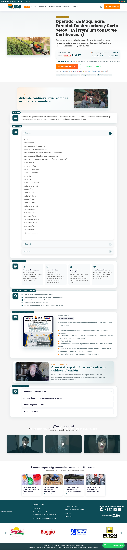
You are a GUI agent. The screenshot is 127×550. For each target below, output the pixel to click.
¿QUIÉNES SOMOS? (39, 505)
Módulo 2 (27, 244)
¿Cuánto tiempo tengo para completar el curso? (42, 398)
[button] (113, 545)
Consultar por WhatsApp (94, 66)
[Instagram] (106, 509)
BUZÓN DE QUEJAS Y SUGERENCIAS (44, 515)
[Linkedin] (115, 509)
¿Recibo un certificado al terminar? (37, 391)
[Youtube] (110, 509)
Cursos (33, 7)
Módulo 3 (27, 251)
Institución (42, 7)
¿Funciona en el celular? (32, 411)
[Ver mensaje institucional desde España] (32, 371)
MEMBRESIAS (69, 516)
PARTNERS (36, 508)
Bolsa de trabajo (55, 7)
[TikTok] (119, 509)
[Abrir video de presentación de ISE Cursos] (91, 98)
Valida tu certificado (25, 1)
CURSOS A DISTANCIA (72, 506)
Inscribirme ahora (68, 66)
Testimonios (66, 7)
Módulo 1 (27, 133)
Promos (75, 7)
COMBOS (68, 513)
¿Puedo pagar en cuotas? (33, 405)
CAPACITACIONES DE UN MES (74, 510)
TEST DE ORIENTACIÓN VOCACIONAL (45, 518)
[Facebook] (101, 509)
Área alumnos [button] (113, 7)
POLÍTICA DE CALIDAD (40, 511)
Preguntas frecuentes (9, 1)
